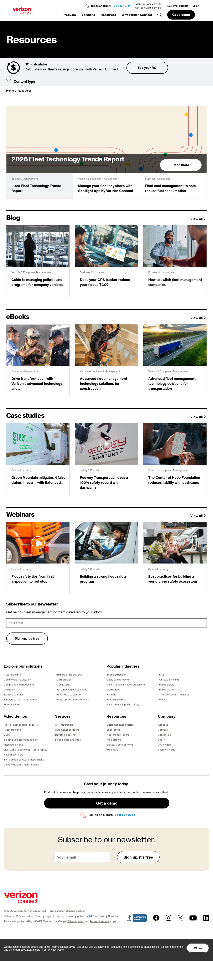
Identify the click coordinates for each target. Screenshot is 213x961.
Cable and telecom (117, 679)
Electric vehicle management (21, 739)
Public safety (167, 684)
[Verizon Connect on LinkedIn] (206, 918)
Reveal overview (13, 754)
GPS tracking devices (69, 674)
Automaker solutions (67, 729)
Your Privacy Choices (105, 916)
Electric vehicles (14, 694)
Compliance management (19, 684)
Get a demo (181, 15)
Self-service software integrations (24, 759)
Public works (166, 689)
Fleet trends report (117, 734)
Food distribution (116, 699)
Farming (111, 694)
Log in (195, 5)
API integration (64, 724)
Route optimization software (72, 699)
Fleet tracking (12, 704)
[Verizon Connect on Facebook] (156, 918)
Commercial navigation (17, 679)
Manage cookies (75, 910)
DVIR (7, 734)
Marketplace (64, 679)
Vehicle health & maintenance (21, 764)
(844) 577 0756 (122, 5)
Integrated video (13, 744)
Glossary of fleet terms (119, 744)
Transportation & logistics (174, 694)
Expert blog (113, 729)
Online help (164, 744)
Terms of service (99, 921)
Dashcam (9, 689)
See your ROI (147, 68)
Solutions (88, 15)
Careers (163, 729)
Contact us (164, 734)
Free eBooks (113, 739)
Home (10, 90)
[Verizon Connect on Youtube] (193, 917)
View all (196, 219)
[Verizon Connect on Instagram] (168, 918)
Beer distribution (116, 674)
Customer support (177, 5)
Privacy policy (75, 921)
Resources (108, 15)
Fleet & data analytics (68, 739)
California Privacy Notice (18, 916)
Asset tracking (12, 674)
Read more (180, 165)
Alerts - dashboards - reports (21, 724)
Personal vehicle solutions (71, 689)
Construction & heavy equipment (125, 684)
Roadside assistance (68, 694)
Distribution (113, 689)
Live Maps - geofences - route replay (25, 749)
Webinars (112, 749)
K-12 (161, 674)
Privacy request (44, 916)
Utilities (163, 699)
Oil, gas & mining (169, 679)
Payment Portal (167, 749)
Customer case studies (120, 724)
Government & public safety (122, 704)
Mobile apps (63, 684)
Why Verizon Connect (137, 15)
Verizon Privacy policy (71, 916)
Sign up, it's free (27, 638)
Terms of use (55, 910)
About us (163, 724)
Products (69, 15)
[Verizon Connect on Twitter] (180, 917)
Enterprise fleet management (21, 699)
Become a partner (66, 734)
